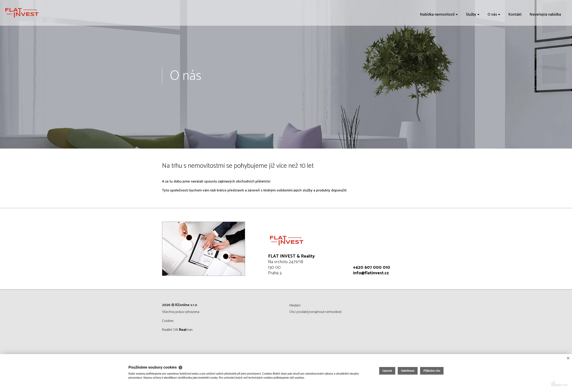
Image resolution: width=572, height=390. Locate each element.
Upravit (387, 370)
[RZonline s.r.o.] (36, 12)
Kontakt (515, 14)
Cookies (168, 321)
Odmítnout (407, 370)
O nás (492, 14)
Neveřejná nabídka (545, 14)
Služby (471, 14)
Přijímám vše (431, 370)
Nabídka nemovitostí (437, 14)
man (186, 330)
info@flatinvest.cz (371, 273)
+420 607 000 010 (371, 267)
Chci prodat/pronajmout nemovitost (315, 312)
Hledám (295, 305)
